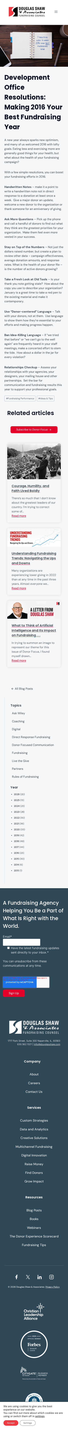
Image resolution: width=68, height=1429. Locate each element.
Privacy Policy (53, 1286)
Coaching (18, 721)
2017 (16, 847)
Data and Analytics (34, 1129)
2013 (16, 870)
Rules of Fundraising (25, 777)
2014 (16, 864)
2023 (17, 811)
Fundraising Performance (20, 398)
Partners (17, 769)
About (34, 1074)
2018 (16, 841)
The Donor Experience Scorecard (34, 1236)
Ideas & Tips (45, 398)
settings (39, 1416)
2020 (17, 829)
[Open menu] (56, 11)
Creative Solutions (34, 1138)
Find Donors (34, 1173)
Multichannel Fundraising (34, 1147)
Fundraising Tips (34, 1245)
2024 (17, 806)
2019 (16, 835)
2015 (16, 858)
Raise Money (34, 1164)
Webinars (34, 1228)
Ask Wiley (18, 713)
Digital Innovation (34, 1155)
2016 (16, 852)
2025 (17, 800)
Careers (34, 1083)
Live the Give (20, 761)
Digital (16, 729)
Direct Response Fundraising (31, 737)
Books (34, 1219)
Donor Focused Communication (33, 745)
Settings (27, 1422)
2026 (17, 794)
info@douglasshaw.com (47, 1044)
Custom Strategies (34, 1120)
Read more (19, 516)
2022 (16, 817)
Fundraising (20, 753)
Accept (11, 1422)
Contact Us (34, 1092)
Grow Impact (34, 1181)
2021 (16, 823)
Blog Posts (34, 1210)
